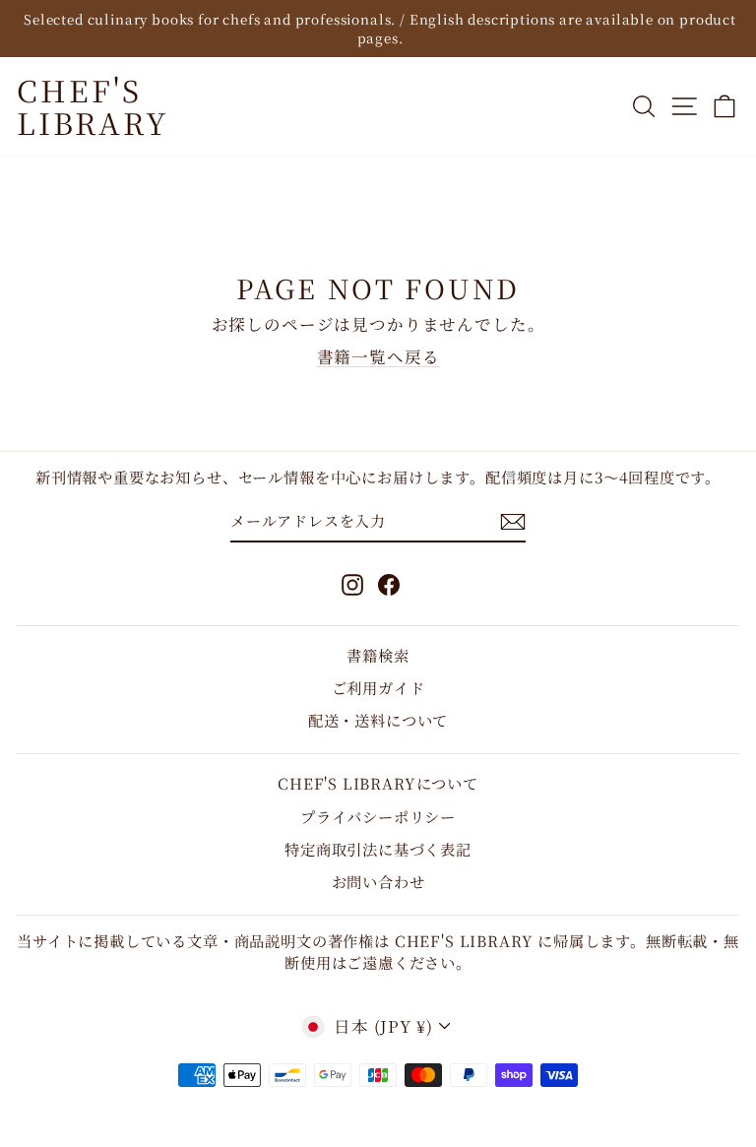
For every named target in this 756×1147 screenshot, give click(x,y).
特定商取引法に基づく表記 (378, 849)
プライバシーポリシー (378, 816)
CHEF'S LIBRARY (93, 106)
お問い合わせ (378, 881)
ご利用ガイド (378, 687)
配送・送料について (378, 720)
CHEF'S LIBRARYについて (378, 783)
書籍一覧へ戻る (378, 356)
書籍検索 (377, 655)
